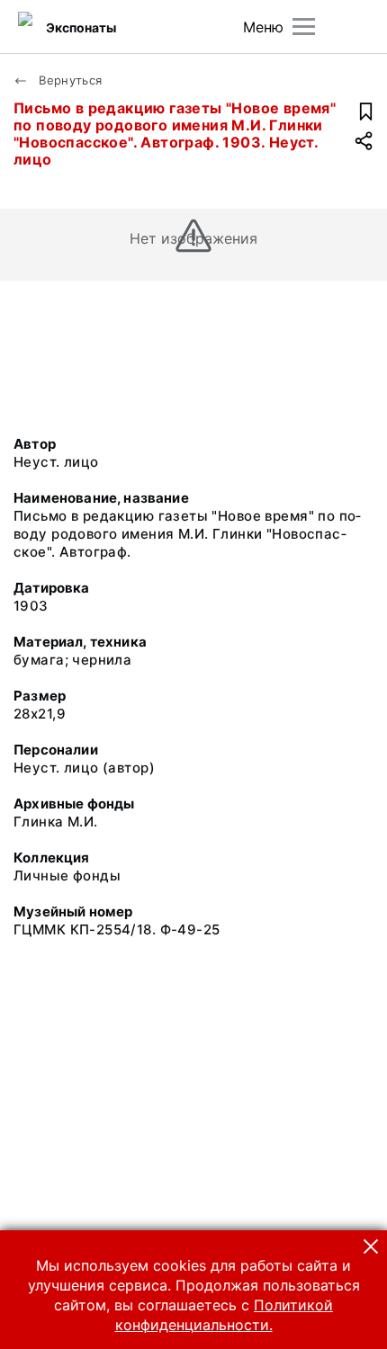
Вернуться (69, 80)
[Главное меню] (304, 26)
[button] (370, 1246)
